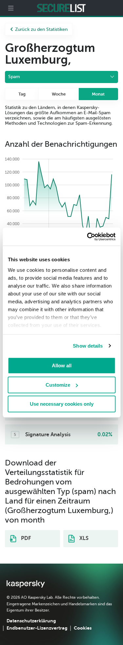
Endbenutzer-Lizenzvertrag (37, 628)
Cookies (83, 628)
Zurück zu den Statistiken (41, 29)
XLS (83, 538)
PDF (25, 538)
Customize (58, 385)
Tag (22, 94)
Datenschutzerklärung (31, 620)
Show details (88, 346)
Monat (98, 94)
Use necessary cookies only (61, 404)
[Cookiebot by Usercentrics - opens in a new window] (87, 236)
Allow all (62, 365)
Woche (59, 94)
